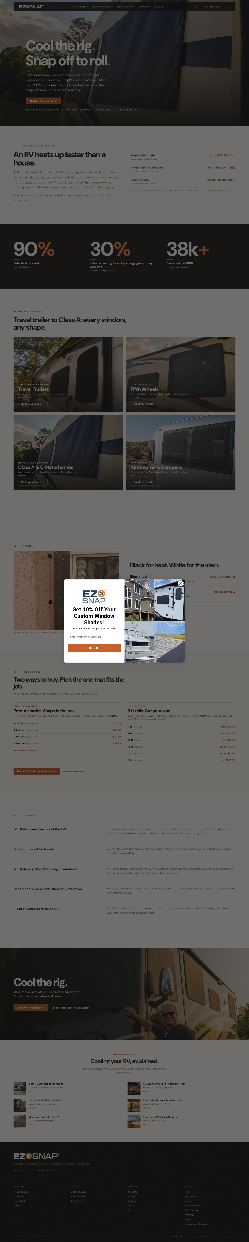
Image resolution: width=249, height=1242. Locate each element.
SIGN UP (94, 647)
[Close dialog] (180, 583)
